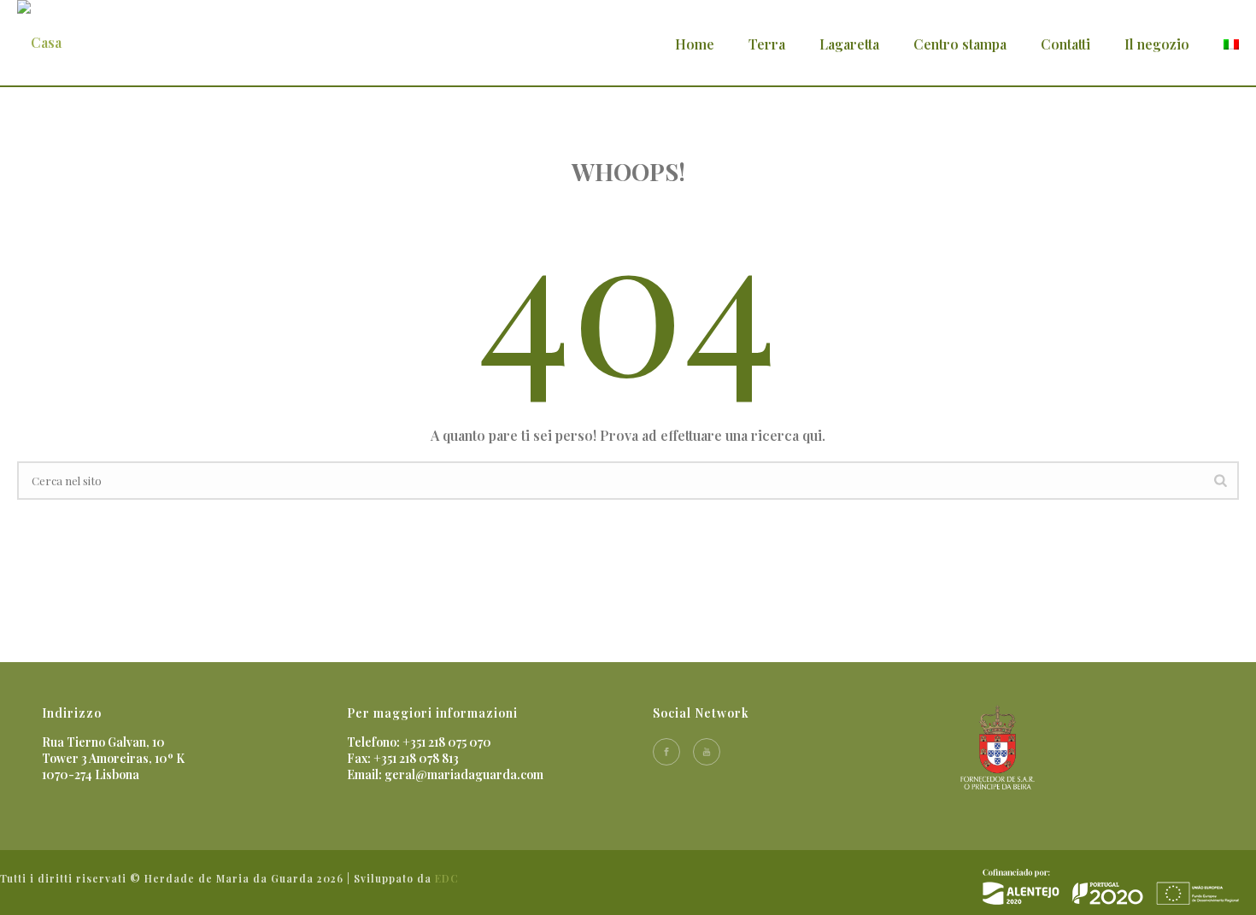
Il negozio (1156, 44)
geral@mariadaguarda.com (463, 774)
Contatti (1065, 44)
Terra (766, 44)
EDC (447, 878)
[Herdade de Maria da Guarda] (1111, 885)
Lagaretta (849, 44)
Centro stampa (960, 44)
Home (694, 44)
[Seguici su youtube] (706, 751)
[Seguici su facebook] (666, 751)
